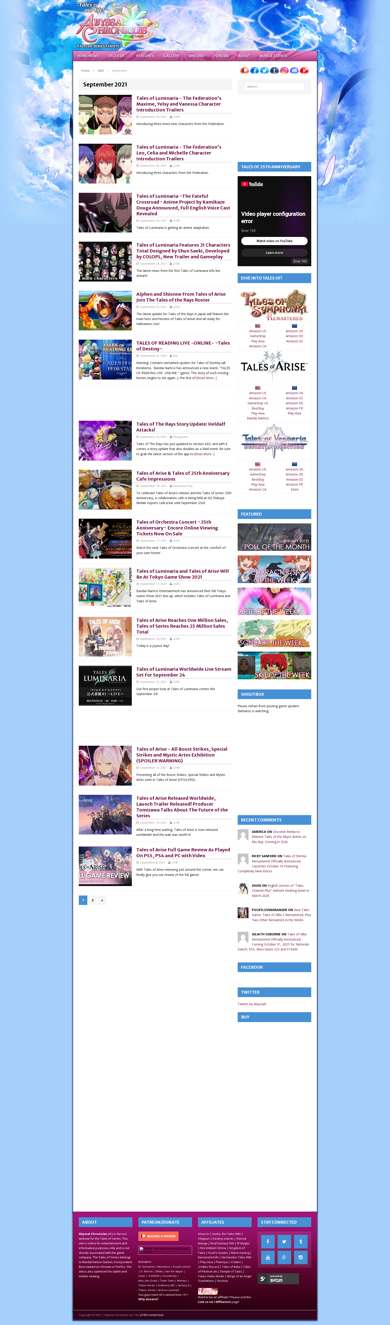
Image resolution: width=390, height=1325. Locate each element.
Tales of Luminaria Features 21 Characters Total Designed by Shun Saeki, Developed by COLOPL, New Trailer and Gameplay (183, 250)
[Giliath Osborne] (243, 940)
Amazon (203, 1234)
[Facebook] (268, 1241)
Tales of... (117, 56)
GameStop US (258, 403)
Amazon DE (294, 336)
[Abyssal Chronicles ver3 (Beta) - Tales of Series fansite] (195, 25)
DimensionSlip (183, 486)
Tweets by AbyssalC (252, 1004)
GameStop (258, 336)
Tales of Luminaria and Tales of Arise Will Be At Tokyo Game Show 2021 (182, 574)
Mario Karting (240, 1253)
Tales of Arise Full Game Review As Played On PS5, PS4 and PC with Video (183, 852)
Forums (221, 56)
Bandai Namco (258, 418)
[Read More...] (206, 378)
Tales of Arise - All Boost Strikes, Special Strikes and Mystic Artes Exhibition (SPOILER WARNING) (182, 755)
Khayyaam (180, 437)
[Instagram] (301, 1257)
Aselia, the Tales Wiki (226, 1234)
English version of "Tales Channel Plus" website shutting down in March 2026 (280, 890)
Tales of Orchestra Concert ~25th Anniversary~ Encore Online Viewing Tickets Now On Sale (177, 527)
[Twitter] (284, 1241)
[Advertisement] (161, 400)
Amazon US (257, 331)
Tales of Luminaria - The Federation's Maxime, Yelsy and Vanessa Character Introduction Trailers (178, 104)
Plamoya (222, 1262)
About (244, 56)
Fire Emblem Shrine (213, 1248)
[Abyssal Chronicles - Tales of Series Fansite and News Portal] (208, 1292)
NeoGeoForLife (208, 1257)
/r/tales (236, 1262)
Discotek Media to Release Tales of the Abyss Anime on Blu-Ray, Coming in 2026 (279, 837)
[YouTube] (268, 1257)
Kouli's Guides (218, 1253)
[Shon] (243, 891)
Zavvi (294, 489)
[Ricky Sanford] (243, 862)
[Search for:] (274, 87)
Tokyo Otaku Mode (211, 1276)
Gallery (172, 56)
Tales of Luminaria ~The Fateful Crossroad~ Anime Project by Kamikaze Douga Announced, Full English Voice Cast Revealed (183, 204)
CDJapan (204, 1238)
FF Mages (243, 1243)
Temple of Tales (231, 1271)
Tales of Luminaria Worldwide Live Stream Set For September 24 (183, 672)
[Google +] (284, 1257)
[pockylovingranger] (243, 916)
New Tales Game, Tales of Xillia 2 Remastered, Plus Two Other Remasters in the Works (281, 915)
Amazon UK (294, 331)
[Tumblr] (301, 1241)
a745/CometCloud (151, 1315)
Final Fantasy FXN (222, 1243)
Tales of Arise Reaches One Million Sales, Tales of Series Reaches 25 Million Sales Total (182, 626)
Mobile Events (273, 56)
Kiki (175, 356)
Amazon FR (294, 408)
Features (145, 56)
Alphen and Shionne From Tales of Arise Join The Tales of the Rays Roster (181, 297)
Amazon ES (294, 341)
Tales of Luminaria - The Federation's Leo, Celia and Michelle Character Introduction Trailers (178, 152)
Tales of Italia (231, 1267)
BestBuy (258, 408)
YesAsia (222, 1281)
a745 (176, 117)
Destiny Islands (223, 1238)
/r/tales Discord (208, 1267)
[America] (243, 837)
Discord (197, 56)
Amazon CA (257, 346)
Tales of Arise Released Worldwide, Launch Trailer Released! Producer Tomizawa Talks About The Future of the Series (182, 806)
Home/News (88, 56)
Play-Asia (258, 341)
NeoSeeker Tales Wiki (237, 1257)
